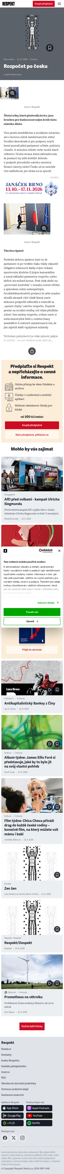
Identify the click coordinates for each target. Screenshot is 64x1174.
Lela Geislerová (11, 894)
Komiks (7, 884)
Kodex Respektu (10, 1060)
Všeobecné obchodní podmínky (18, 1083)
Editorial (12, 992)
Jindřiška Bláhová (12, 840)
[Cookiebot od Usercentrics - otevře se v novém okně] (40, 551)
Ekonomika (9, 59)
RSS (3, 1077)
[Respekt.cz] (8, 4)
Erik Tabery (9, 1012)
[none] (12, 93)
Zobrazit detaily (46, 602)
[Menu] (59, 4)
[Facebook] (5, 1140)
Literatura (9, 698)
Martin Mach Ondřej (28, 894)
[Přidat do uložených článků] (57, 486)
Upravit (30, 621)
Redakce (6, 1049)
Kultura (7, 753)
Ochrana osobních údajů (14, 1089)
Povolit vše (32, 612)
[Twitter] (13, 1140)
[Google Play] (12, 1115)
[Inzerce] (32, 188)
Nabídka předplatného (13, 1066)
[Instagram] (22, 1140)
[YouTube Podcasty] (39, 1115)
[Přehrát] (50, 690)
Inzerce (5, 1072)
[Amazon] (12, 1123)
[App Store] (12, 1108)
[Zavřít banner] (59, 551)
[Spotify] (39, 1123)
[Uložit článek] (49, 48)
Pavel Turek (9, 772)
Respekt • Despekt (12, 938)
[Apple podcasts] (39, 1108)
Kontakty (6, 1054)
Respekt (8, 948)
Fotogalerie (9, 494)
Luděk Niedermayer (13, 74)
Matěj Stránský (11, 519)
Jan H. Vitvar (10, 709)
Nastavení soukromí (12, 1095)
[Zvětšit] (9, 93)
